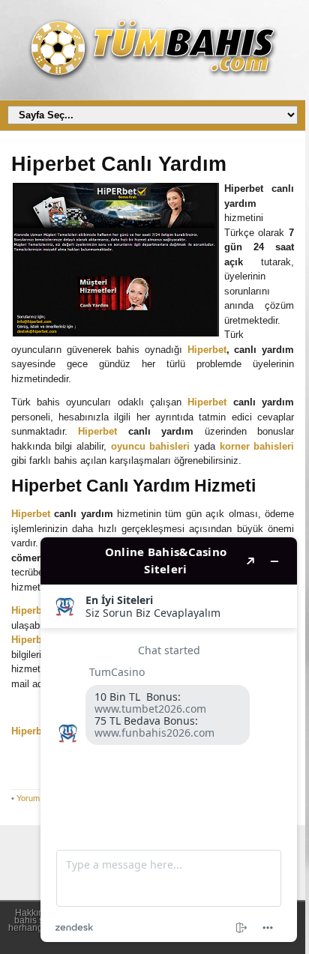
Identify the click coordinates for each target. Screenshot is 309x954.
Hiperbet (207, 349)
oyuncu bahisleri (150, 446)
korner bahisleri (257, 446)
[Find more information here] (168, 739)
